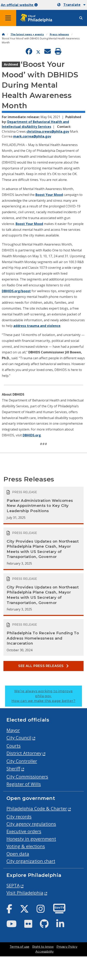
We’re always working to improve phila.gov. (43, 696)
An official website (17, 5)
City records (19, 816)
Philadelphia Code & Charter (36, 808)
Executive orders (23, 831)
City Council (18, 737)
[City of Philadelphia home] (37, 18)
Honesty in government (31, 839)
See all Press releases (41, 666)
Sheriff (13, 768)
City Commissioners (27, 776)
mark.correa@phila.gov (32, 136)
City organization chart (30, 861)
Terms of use (19, 947)
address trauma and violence (36, 326)
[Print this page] (58, 52)
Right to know (43, 947)
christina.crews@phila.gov (48, 131)
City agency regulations (31, 824)
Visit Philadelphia (24, 893)
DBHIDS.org (32, 435)
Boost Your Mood (49, 194)
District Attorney (23, 753)
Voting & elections (25, 846)
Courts (13, 746)
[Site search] (81, 18)
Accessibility (44, 951)
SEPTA (13, 885)
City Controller (21, 761)
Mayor (13, 730)
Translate (72, 5)
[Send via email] (47, 52)
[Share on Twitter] (38, 52)
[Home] (3, 34)
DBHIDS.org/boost (16, 291)
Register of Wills (23, 784)
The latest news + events (27, 34)
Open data (17, 854)
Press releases (59, 34)
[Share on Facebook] (29, 52)
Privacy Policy (66, 947)
